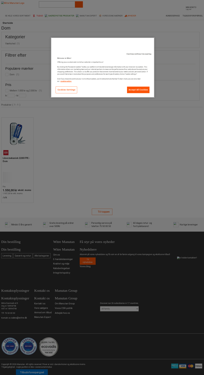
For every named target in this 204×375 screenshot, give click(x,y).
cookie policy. (66, 81)
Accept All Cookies (138, 90)
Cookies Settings (67, 90)
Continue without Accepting (139, 54)
